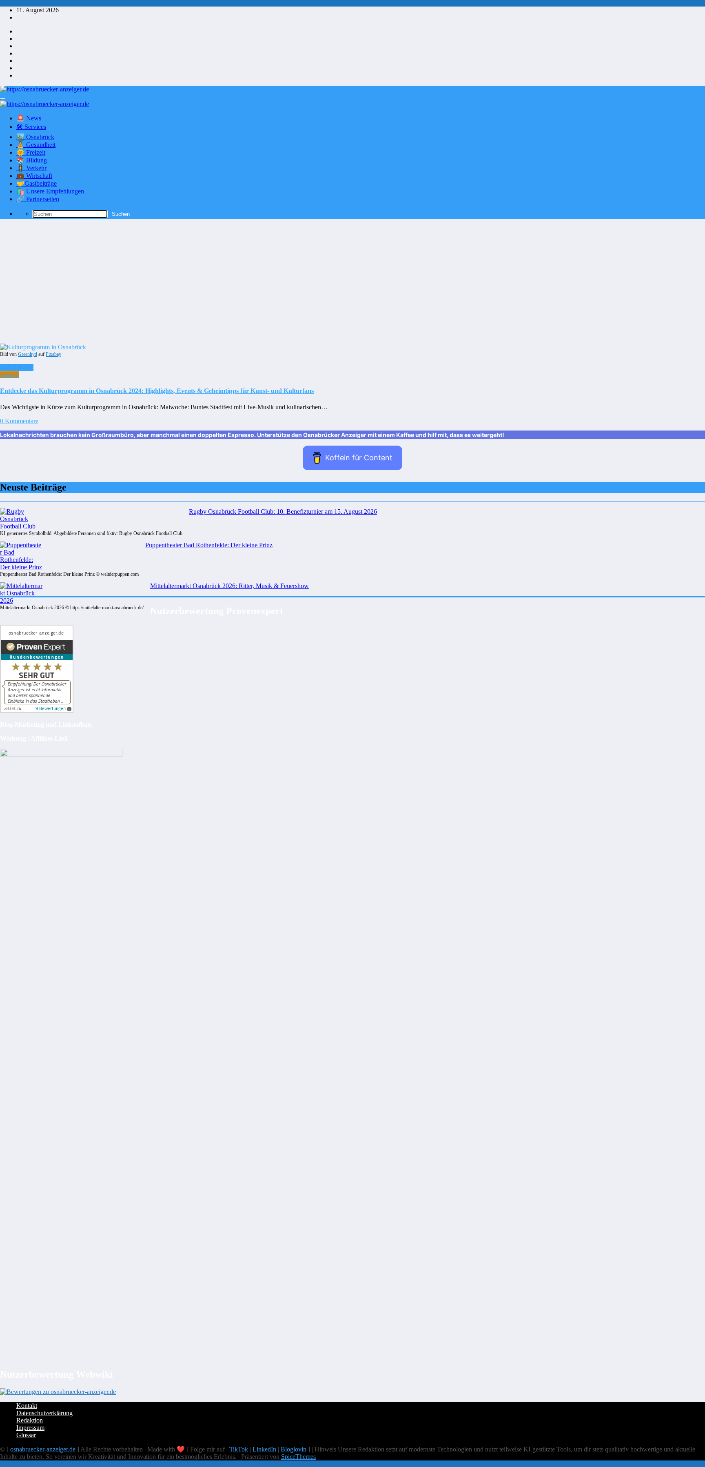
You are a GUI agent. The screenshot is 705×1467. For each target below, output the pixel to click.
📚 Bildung (31, 160)
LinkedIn (264, 1449)
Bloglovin (293, 1449)
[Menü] (3, 99)
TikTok (238, 1449)
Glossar (26, 1434)
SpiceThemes (298, 1456)
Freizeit (9, 374)
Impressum (30, 1427)
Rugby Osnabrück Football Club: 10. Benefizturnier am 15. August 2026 (283, 511)
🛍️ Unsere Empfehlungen (50, 191)
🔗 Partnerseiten (37, 198)
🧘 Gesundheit (35, 144)
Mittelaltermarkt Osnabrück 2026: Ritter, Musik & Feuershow (229, 585)
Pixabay (53, 354)
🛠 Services (31, 126)
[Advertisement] (352, 282)
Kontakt (26, 1405)
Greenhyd (27, 354)
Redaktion (29, 1420)
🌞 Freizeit (30, 152)
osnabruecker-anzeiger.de (42, 1449)
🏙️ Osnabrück (35, 136)
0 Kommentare (19, 420)
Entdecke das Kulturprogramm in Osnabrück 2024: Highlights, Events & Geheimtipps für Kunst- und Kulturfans (157, 390)
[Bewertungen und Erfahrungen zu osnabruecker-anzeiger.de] (58, 1391)
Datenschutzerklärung (44, 1412)
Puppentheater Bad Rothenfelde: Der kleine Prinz (209, 545)
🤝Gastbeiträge (36, 183)
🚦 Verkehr (31, 167)
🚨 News (28, 118)
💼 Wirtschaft (34, 175)
